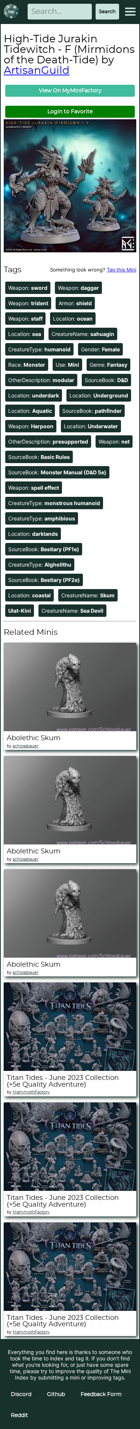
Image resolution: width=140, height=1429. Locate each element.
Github (56, 1394)
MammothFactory (31, 1092)
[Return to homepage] (13, 12)
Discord (21, 1394)
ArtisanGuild (36, 71)
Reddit (19, 1415)
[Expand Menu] (130, 11)
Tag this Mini (121, 270)
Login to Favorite (70, 111)
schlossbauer (25, 746)
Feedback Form (101, 1394)
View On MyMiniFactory (70, 90)
